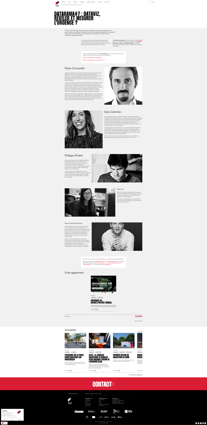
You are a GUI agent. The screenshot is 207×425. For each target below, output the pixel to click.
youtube (99, 393)
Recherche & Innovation (91, 1)
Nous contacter (87, 405)
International (82, 1)
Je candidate (87, 399)
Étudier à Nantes (88, 403)
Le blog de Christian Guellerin (104, 404)
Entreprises (75, 1)
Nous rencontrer (101, 399)
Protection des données (109, 421)
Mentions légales (97, 421)
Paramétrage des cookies (103, 421)
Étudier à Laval (87, 404)
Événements (107, 1)
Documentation (87, 400)
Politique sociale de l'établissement (118, 403)
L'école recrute (101, 405)
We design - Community (116, 399)
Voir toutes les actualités (135, 374)
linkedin (96, 393)
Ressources (100, 1)
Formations (63, 1)
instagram (87, 393)
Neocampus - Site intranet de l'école (118, 400)
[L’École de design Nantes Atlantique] (57, 4)
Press (100, 400)
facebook (92, 393)
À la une (100, 403)
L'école (69, 1)
